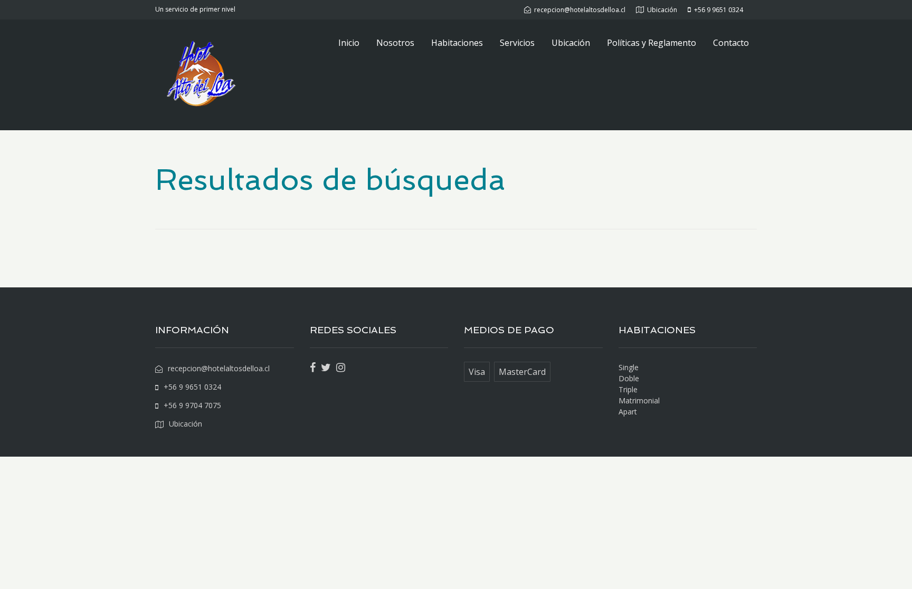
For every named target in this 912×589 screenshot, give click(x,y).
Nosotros (395, 43)
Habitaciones (457, 43)
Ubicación (571, 43)
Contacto (731, 43)
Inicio (348, 43)
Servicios (517, 43)
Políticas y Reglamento (651, 43)
